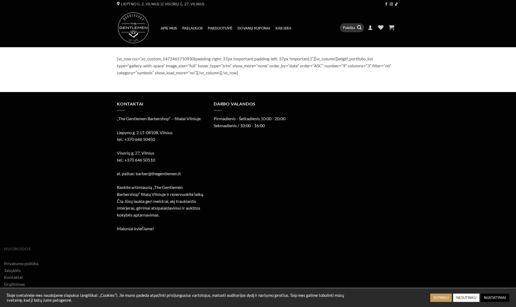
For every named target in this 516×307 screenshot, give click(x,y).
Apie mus (169, 28)
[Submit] (359, 27)
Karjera (283, 28)
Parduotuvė (220, 28)
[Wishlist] (381, 27)
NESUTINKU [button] (466, 297)
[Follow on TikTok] (396, 4)
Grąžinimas (14, 284)
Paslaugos (192, 28)
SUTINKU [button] (441, 297)
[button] (370, 27)
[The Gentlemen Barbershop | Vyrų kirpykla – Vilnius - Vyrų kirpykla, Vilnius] (133, 27)
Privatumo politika (21, 263)
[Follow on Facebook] (386, 4)
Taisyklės (12, 270)
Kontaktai (13, 277)
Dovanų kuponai (254, 28)
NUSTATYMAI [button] (495, 297)
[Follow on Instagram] (391, 4)
